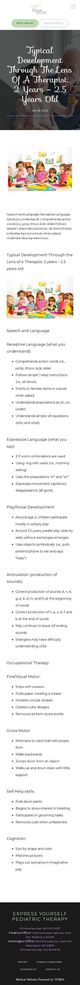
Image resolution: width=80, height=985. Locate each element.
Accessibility (28, 969)
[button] (73, 7)
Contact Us (53, 969)
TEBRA (59, 979)
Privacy (23, 962)
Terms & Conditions (49, 962)
